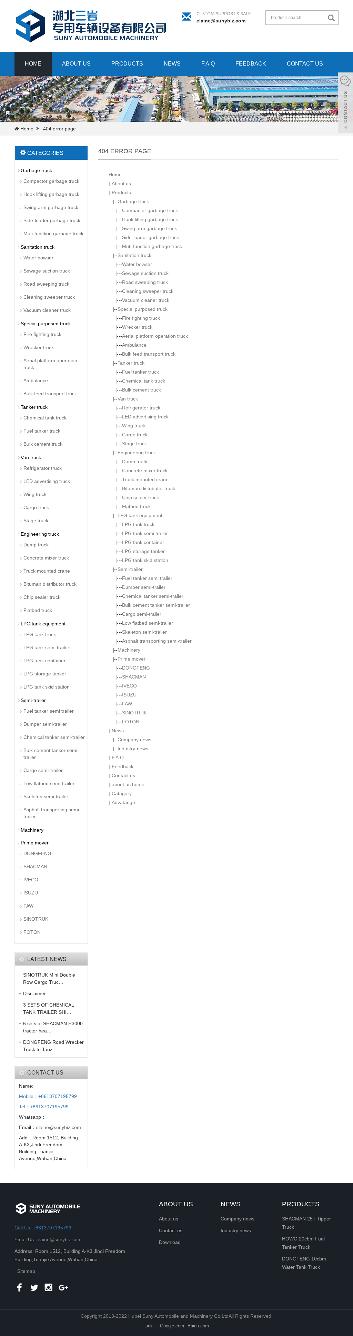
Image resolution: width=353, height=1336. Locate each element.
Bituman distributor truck (148, 488)
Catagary (122, 793)
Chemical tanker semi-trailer (152, 596)
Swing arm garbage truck (149, 228)
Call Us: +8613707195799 (42, 1227)
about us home (128, 784)
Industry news (236, 1230)
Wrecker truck (137, 327)
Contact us (305, 64)
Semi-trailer (130, 569)
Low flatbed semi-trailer (147, 623)
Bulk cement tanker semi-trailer (156, 605)
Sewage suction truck (145, 273)
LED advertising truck (145, 416)
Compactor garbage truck (150, 210)
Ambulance (134, 345)
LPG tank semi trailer (145, 533)
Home (33, 64)
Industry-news (133, 748)
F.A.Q (208, 64)
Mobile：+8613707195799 (48, 1096)
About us (76, 64)
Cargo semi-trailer (141, 614)
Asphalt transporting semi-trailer (157, 641)
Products (127, 64)
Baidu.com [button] (198, 1325)
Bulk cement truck (141, 390)
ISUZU (129, 694)
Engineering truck (137, 452)
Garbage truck (133, 201)
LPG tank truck (138, 524)
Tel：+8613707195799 (44, 1106)
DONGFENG (136, 668)
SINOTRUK (134, 712)
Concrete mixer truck (145, 470)
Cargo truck (135, 434)
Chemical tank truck (143, 381)
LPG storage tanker (143, 551)
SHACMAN (134, 677)
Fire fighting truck (141, 318)
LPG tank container (143, 542)
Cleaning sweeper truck (147, 291)
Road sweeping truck (145, 282)
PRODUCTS (301, 1204)
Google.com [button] (172, 1325)
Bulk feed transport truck (148, 354)
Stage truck (134, 443)
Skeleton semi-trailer (144, 632)
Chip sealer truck (140, 497)
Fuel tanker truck (140, 372)
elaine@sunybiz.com (220, 20)
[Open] (345, 103)
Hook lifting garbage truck (150, 219)
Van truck (128, 399)
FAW (127, 703)
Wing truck (133, 425)
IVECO (129, 686)
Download (170, 1242)
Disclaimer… (37, 993)
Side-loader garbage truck (150, 237)
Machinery (129, 650)
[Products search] (333, 18)
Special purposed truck (143, 309)
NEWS (231, 1204)
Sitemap (26, 1271)
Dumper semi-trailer (143, 587)
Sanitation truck (134, 255)
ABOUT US (176, 1204)
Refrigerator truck (141, 407)
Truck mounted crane (145, 479)
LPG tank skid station (145, 560)
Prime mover (131, 659)
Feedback (250, 64)
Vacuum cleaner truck (145, 300)
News (172, 64)
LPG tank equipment (140, 515)
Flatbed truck (136, 506)
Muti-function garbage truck (152, 246)
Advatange (123, 802)
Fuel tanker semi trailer (147, 578)
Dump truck (134, 461)
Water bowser (137, 264)
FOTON (130, 721)
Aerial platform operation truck (155, 336)
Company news (134, 739)
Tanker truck (131, 363)
